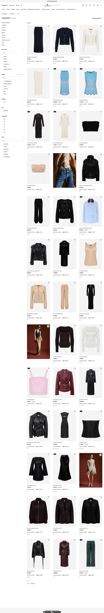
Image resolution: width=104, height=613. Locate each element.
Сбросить (19, 74)
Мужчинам (11, 5)
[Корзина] (97, 5)
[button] (86, 5)
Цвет (3, 137)
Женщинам (4, 5)
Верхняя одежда (6, 22)
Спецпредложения (71, 9)
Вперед (33, 583)
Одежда (13, 9)
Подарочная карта (60, 9)
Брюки (3, 32)
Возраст (4, 99)
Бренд (3, 74)
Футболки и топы (6, 40)
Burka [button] (29, 22)
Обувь (8, 9)
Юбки (3, 45)
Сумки (17, 9)
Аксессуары (23, 9)
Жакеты (4, 35)
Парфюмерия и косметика (34, 9)
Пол (3, 107)
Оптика (3, 9)
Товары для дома (46, 9)
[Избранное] (94, 5)
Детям (17, 5)
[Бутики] (83, 5)
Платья (3, 37)
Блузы (3, 27)
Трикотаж (4, 25)
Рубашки (4, 30)
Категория (4, 49)
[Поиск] (21, 5)
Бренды (53, 9)
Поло (3, 42)
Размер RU (4, 116)
